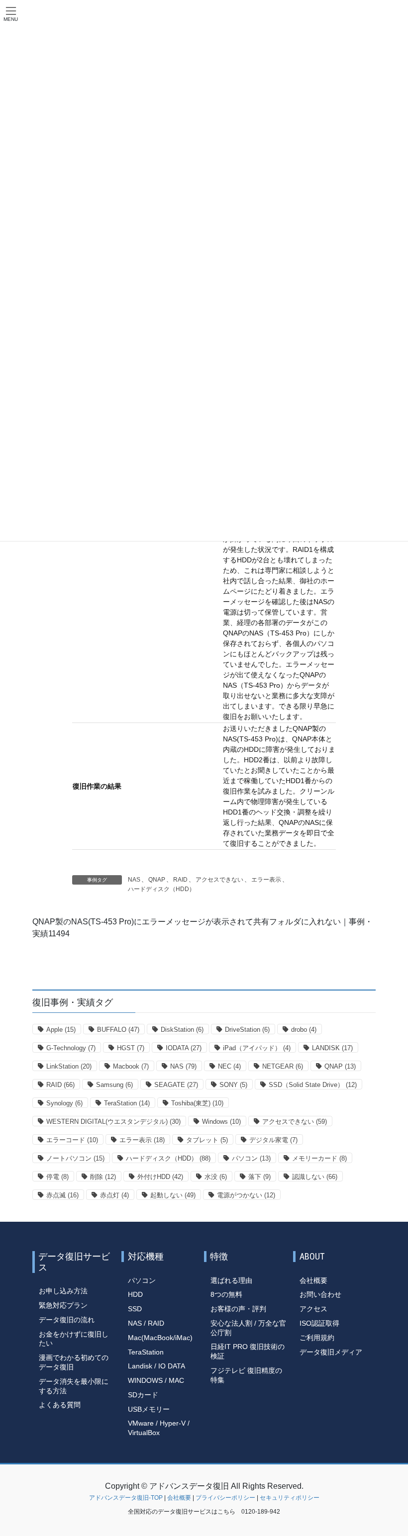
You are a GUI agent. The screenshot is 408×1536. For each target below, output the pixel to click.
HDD (135, 1294)
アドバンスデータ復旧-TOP (126, 1497)
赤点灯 (114, 1195)
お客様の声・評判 (238, 1309)
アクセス (313, 1309)
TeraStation (127, 1103)
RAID (180, 879)
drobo (303, 1029)
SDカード (143, 1395)
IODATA (184, 1048)
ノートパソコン (75, 1158)
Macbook (131, 1066)
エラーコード (72, 1140)
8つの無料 (226, 1294)
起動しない (173, 1195)
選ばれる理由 (231, 1280)
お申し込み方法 (63, 1291)
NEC (229, 1066)
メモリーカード (319, 1158)
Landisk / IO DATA (156, 1366)
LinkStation (69, 1066)
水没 (215, 1176)
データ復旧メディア (331, 1352)
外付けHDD (160, 1176)
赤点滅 (62, 1195)
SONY (233, 1084)
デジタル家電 (273, 1140)
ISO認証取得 (319, 1323)
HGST (130, 1048)
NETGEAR (282, 1066)
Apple (61, 1029)
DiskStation (182, 1029)
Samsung (114, 1084)
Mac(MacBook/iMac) (160, 1338)
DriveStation (247, 1029)
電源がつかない (246, 1195)
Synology (64, 1103)
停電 (57, 1176)
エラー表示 (266, 879)
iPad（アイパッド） (257, 1048)
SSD (135, 1309)
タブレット (207, 1140)
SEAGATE (176, 1084)
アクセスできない (219, 879)
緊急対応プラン (63, 1305)
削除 (103, 1176)
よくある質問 (60, 1405)
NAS (134, 879)
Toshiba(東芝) (197, 1103)
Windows (221, 1121)
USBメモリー (149, 1409)
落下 (259, 1176)
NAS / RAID (146, 1323)
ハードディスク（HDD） (161, 889)
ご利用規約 (317, 1338)
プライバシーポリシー (225, 1497)
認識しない (314, 1176)
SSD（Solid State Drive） (313, 1084)
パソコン (251, 1158)
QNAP (156, 879)
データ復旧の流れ (67, 1320)
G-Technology (71, 1048)
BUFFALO (118, 1029)
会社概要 (313, 1280)
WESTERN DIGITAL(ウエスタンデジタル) (113, 1121)
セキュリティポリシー (289, 1497)
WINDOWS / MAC (156, 1380)
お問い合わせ (320, 1294)
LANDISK (332, 1048)
